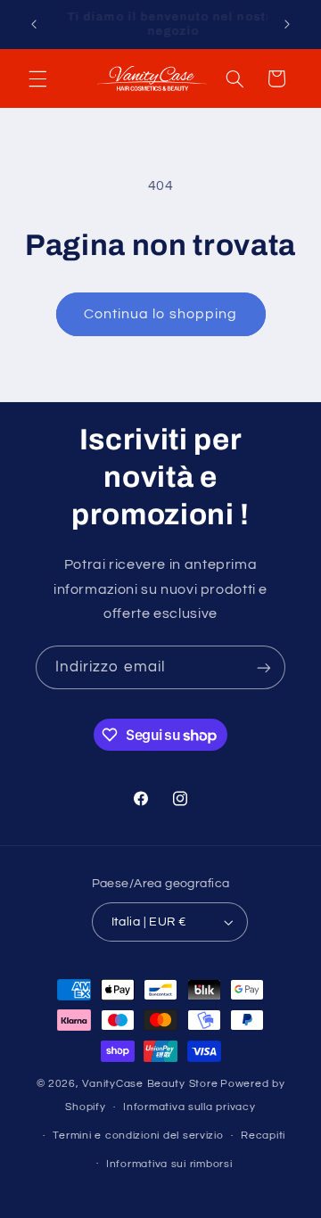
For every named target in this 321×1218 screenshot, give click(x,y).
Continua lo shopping (160, 314)
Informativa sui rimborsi (169, 1164)
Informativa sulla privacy (189, 1107)
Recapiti (263, 1135)
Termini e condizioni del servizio (138, 1135)
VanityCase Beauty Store (150, 1084)
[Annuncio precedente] (34, 24)
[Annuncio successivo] (287, 24)
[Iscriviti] (263, 667)
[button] (37, 78)
